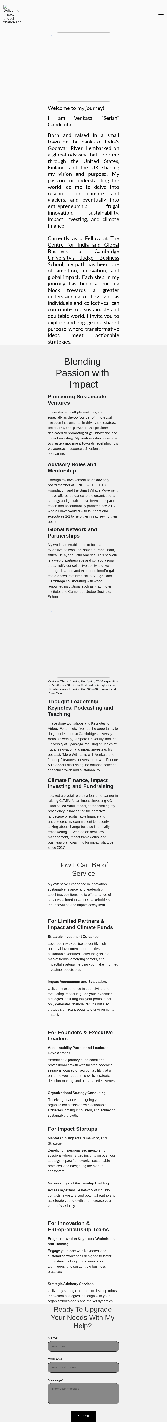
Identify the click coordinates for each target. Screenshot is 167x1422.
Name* (53, 1338)
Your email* (57, 1359)
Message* (55, 1380)
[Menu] (161, 14)
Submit (83, 1416)
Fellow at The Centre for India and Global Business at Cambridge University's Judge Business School (83, 251)
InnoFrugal (104, 417)
